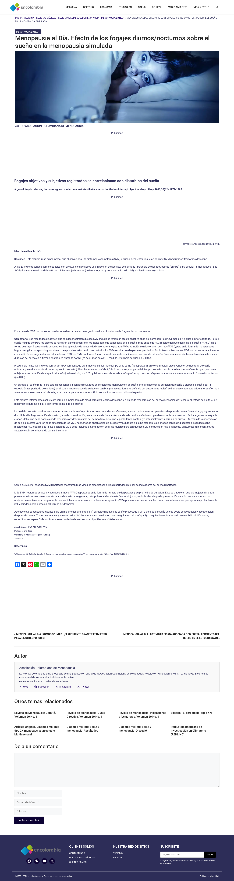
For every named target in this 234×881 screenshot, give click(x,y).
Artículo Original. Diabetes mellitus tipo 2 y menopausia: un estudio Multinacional (36, 730)
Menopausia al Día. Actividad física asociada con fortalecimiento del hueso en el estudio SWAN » (171, 636)
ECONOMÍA (106, 7)
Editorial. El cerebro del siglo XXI (192, 712)
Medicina (29, 18)
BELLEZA (157, 7)
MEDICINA (71, 7)
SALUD (142, 7)
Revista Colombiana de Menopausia (78, 18)
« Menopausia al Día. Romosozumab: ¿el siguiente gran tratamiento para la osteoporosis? (60, 636)
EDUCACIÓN (125, 7)
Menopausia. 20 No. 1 (113, 18)
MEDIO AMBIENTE (177, 7)
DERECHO (88, 7)
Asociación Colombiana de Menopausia (54, 126)
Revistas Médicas (46, 18)
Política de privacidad (209, 876)
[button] (217, 7)
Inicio (18, 18)
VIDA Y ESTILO (201, 7)
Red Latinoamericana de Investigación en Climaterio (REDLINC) (188, 730)
